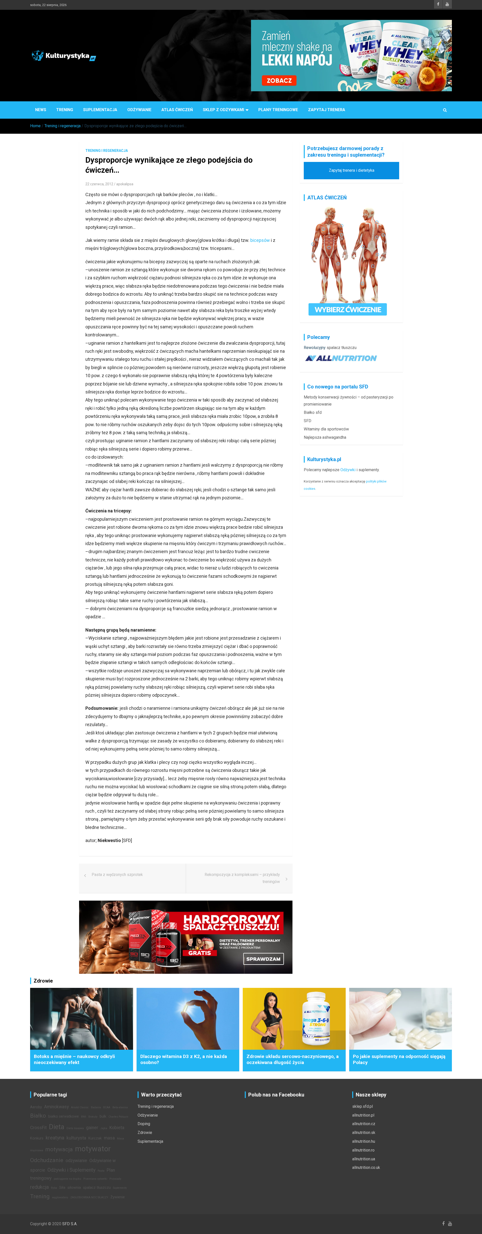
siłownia (74, 1187)
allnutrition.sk (363, 1132)
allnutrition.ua (363, 1159)
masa (109, 1137)
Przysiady (115, 1178)
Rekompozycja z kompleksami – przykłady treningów (242, 878)
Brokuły (92, 1116)
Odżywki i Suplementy (71, 1170)
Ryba (54, 1187)
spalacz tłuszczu (341, 347)
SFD (307, 420)
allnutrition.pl (363, 1115)
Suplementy (120, 1187)
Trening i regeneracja (106, 151)
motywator (93, 1148)
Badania (96, 1107)
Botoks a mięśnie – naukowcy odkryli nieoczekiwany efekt (74, 1059)
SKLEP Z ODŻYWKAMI (223, 109)
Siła (62, 1187)
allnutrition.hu (363, 1141)
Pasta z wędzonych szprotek (117, 874)
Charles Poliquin (118, 1116)
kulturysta (76, 1137)
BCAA (106, 1107)
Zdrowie (145, 1132)
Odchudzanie (46, 1160)
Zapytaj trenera (326, 109)
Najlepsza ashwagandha (325, 437)
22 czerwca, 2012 (99, 184)
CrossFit (38, 1127)
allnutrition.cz (363, 1123)
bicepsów (260, 240)
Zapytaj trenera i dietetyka (351, 170)
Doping (144, 1123)
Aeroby (36, 1107)
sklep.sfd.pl (362, 1106)
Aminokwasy (56, 1106)
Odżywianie (139, 109)
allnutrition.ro (363, 1150)
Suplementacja (100, 109)
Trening (64, 109)
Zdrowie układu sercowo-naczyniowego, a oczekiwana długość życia (293, 1059)
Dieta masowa (75, 1128)
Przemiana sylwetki (95, 1178)
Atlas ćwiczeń (177, 109)
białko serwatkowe (63, 1116)
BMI (83, 1116)
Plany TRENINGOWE (278, 109)
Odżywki (347, 469)
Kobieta (116, 1127)
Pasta (101, 1170)
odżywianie (76, 1160)
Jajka (103, 1128)
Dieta (56, 1127)
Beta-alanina (120, 1107)
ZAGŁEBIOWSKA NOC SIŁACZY (89, 1197)
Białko (38, 1115)
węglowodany (60, 1197)
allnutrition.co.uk (366, 1167)
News (40, 109)
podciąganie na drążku (67, 1178)
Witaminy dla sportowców (326, 429)
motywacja (59, 1149)
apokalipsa (124, 184)
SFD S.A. (69, 1223)
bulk (103, 1116)
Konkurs (36, 1138)
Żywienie (117, 1197)
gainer (92, 1127)
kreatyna (55, 1138)
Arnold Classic (80, 1107)
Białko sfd (313, 412)
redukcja (39, 1187)
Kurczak (95, 1138)
